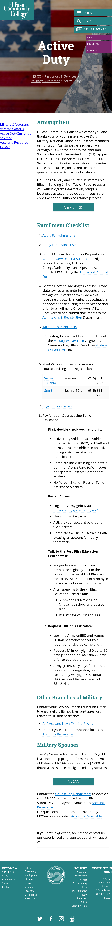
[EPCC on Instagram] (61, 919)
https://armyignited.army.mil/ (75, 510)
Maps (107, 898)
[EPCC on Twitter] (40, 919)
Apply (90, 37)
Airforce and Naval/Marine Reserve (68, 723)
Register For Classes (57, 406)
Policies (80, 868)
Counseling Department (73, 793)
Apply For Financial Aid (59, 244)
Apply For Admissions (58, 235)
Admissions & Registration (62, 317)
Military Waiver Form (69, 340)
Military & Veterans (45, 80)
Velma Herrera (50, 380)
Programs (93, 43)
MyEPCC (29, 883)
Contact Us (93, 50)
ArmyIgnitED (73, 207)
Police (28, 867)
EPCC (37, 76)
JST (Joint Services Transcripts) (64, 258)
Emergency (30, 871)
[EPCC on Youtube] (72, 919)
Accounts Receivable (57, 734)
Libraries (29, 879)
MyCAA (73, 781)
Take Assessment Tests (59, 326)
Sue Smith (51, 390)
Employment (31, 875)
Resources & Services (60, 76)
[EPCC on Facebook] (51, 919)
